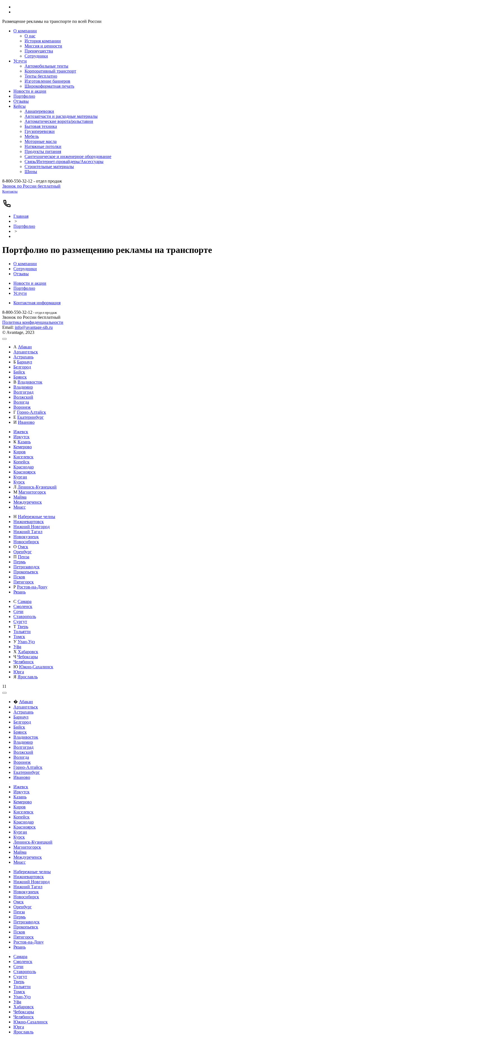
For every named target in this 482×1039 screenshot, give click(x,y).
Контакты (10, 191)
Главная (20, 216)
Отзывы (21, 273)
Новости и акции (29, 283)
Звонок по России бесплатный (31, 186)
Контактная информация (37, 302)
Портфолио (24, 226)
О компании (25, 263)
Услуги (20, 293)
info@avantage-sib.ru (34, 327)
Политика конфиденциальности (32, 322)
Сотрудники (25, 268)
